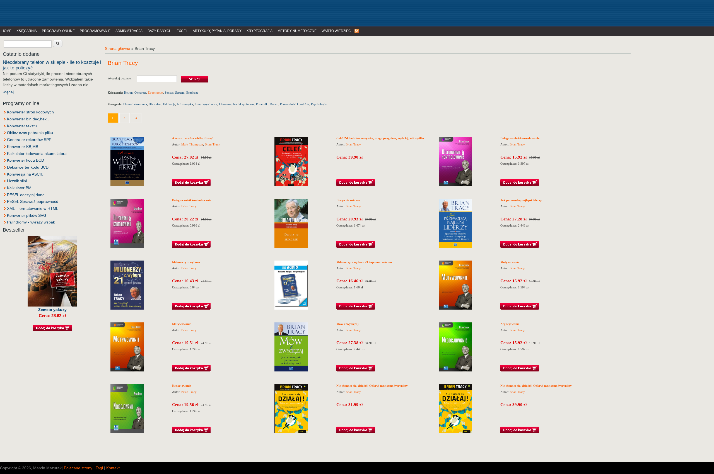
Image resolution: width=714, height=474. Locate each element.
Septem (180, 92)
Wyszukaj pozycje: (122, 78)
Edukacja (169, 104)
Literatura (225, 104)
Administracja (129, 31)
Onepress (140, 92)
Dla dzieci (155, 104)
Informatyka (185, 104)
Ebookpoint (155, 92)
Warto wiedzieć (336, 31)
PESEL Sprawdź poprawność (32, 201)
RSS (357, 31)
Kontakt (113, 468)
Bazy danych (160, 31)
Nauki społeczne (243, 104)
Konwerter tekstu (22, 126)
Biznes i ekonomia (135, 104)
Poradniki (262, 104)
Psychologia (319, 104)
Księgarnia (26, 31)
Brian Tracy (212, 144)
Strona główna (117, 48)
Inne (198, 104)
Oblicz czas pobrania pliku (30, 132)
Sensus (169, 92)
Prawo (274, 104)
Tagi (99, 468)
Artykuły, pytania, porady (217, 31)
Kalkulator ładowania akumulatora (37, 153)
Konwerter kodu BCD (25, 160)
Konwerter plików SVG (26, 215)
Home (6, 31)
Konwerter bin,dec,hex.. (28, 119)
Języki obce (209, 104)
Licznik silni (17, 181)
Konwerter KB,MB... (24, 146)
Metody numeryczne (297, 31)
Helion (128, 92)
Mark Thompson (192, 144)
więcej (8, 92)
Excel (182, 31)
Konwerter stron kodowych (30, 112)
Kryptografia (259, 31)
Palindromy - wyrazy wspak (31, 222)
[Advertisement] (115, 12)
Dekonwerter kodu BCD (28, 167)
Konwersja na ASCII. (25, 174)
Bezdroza (192, 92)
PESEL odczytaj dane (26, 195)
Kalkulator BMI (20, 188)
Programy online (58, 31)
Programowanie (95, 31)
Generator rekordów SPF (29, 139)
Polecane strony (78, 468)
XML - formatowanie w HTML (32, 208)
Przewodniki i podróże (294, 104)
